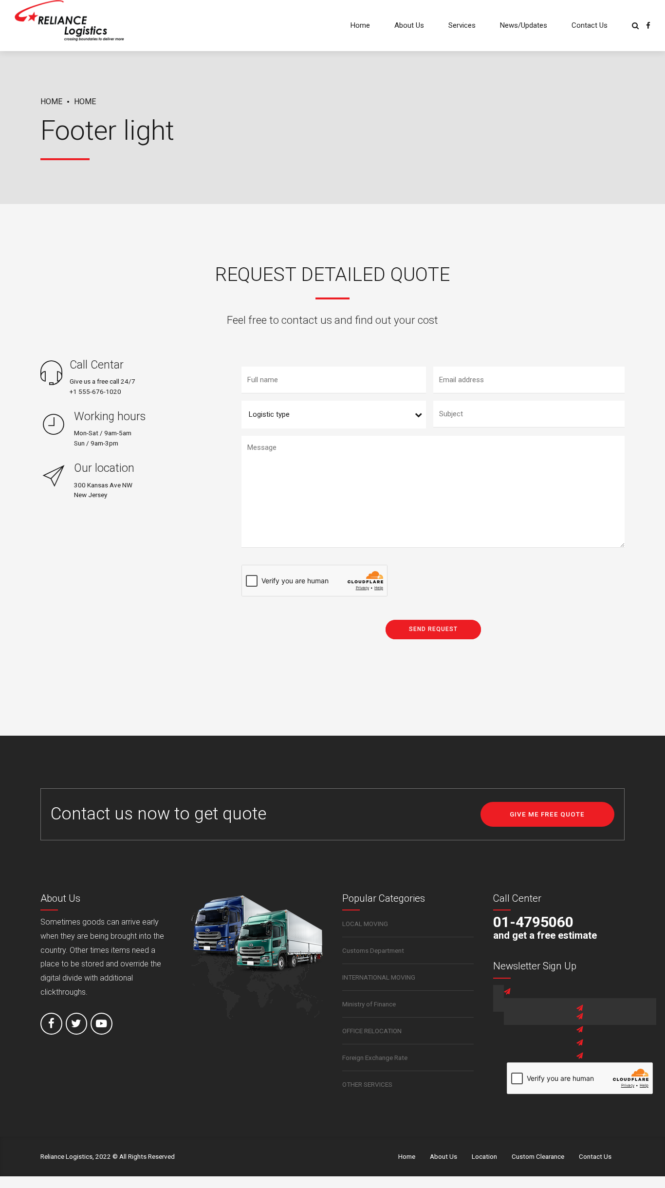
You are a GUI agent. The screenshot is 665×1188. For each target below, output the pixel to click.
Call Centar (97, 364)
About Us (409, 25)
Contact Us (590, 25)
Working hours (110, 416)
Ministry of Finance (369, 1004)
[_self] (51, 374)
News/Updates (523, 25)
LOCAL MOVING (365, 924)
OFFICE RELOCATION (372, 1031)
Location (484, 1156)
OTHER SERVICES (367, 1084)
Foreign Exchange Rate (374, 1057)
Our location (104, 468)
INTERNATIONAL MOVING (378, 977)
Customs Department (373, 950)
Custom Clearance (538, 1156)
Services (462, 25)
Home (360, 25)
